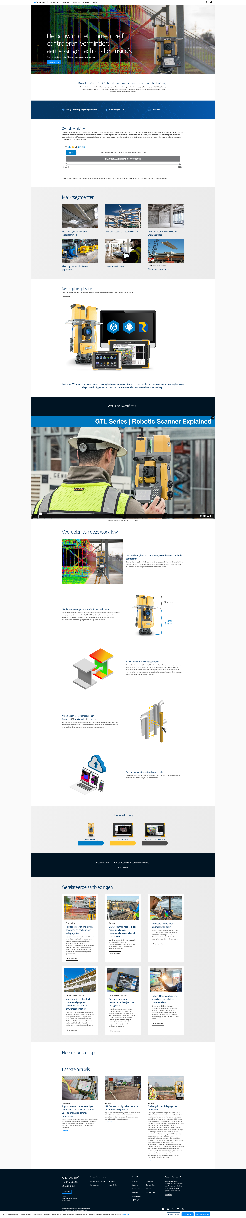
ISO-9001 (80, 1208)
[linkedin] (168, 1209)
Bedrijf (95, 2)
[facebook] (163, 1209)
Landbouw (65, 2)
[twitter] (173, 1209)
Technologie (76, 2)
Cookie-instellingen (173, 1214)
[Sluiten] (243, 1214)
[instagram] (183, 1209)
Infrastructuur (54, 2)
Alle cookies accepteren (202, 1214)
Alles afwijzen (187, 1214)
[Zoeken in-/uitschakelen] (206, 2)
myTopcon (86, 2)
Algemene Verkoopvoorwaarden (69, 1208)
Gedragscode (86, 1208)
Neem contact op (54, 62)
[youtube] (178, 1209)
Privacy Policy (125, 1214)
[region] (123, 1214)
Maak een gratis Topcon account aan (69, 1200)
